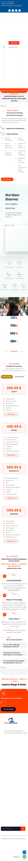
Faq (2, 781)
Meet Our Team (5, 765)
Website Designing (6, 817)
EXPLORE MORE (7, 187)
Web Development (7, 385)
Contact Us (4, 778)
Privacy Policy (4, 850)
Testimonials (4, 775)
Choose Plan (11, 422)
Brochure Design (5, 808)
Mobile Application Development (10, 790)
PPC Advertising (5, 793)
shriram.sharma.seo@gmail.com (13, 753)
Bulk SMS (3, 811)
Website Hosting (5, 814)
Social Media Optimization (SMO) (10, 787)
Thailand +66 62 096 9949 (11, 746)
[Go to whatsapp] (24, 857)
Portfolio (7, 15)
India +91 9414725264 (10, 744)
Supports (12, 850)
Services (19, 15)
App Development (19, 385)
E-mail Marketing (5, 796)
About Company (5, 762)
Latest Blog (4, 769)
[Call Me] (24, 852)
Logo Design (4, 802)
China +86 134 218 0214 (10, 748)
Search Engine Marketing (8, 805)
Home (2, 15)
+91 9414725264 (8, 717)
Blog (13, 20)
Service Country (4, 20)
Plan (2, 772)
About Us (13, 15)
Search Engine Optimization (8, 799)
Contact (17, 20)
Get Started (14, 51)
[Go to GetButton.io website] (24, 859)
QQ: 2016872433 (8, 750)
